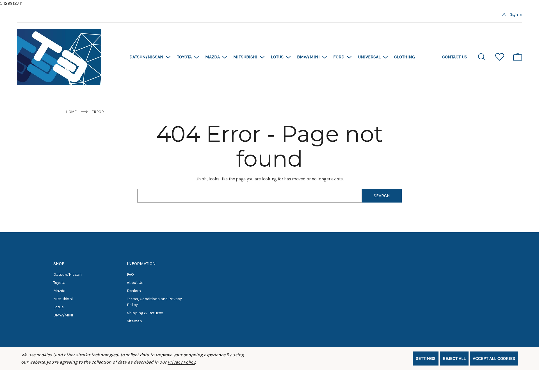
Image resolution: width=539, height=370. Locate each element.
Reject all (454, 358)
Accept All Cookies (494, 358)
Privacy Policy (181, 362)
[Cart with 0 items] (517, 57)
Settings (425, 358)
